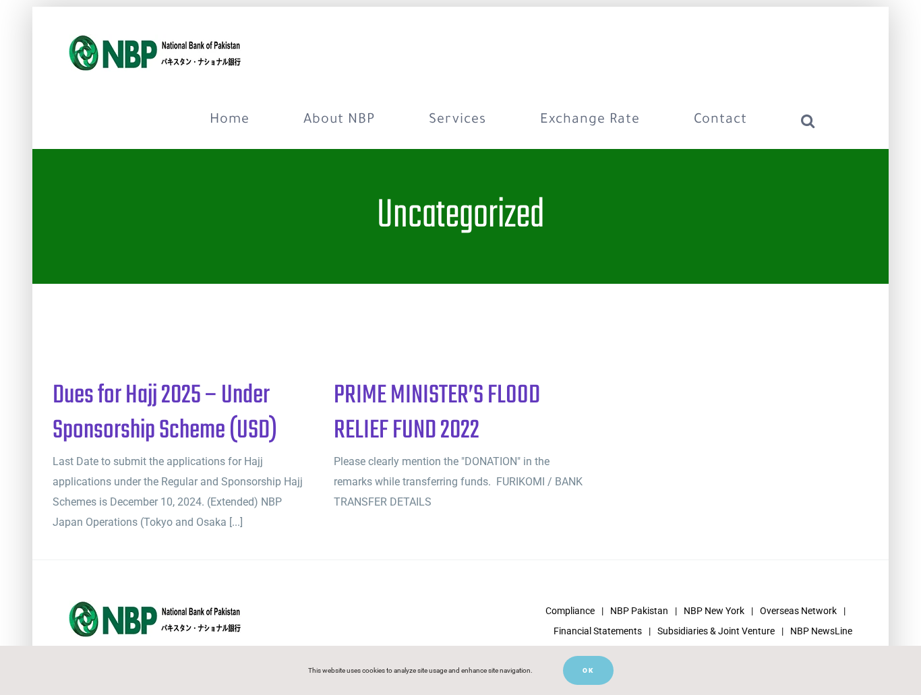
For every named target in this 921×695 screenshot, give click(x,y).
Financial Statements (598, 631)
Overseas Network (798, 610)
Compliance (570, 610)
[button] (808, 120)
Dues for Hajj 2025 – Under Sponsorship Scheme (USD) (165, 413)
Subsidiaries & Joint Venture (716, 631)
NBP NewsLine (821, 631)
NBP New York (714, 610)
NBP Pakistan (639, 610)
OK (588, 670)
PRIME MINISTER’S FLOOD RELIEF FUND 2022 (437, 413)
